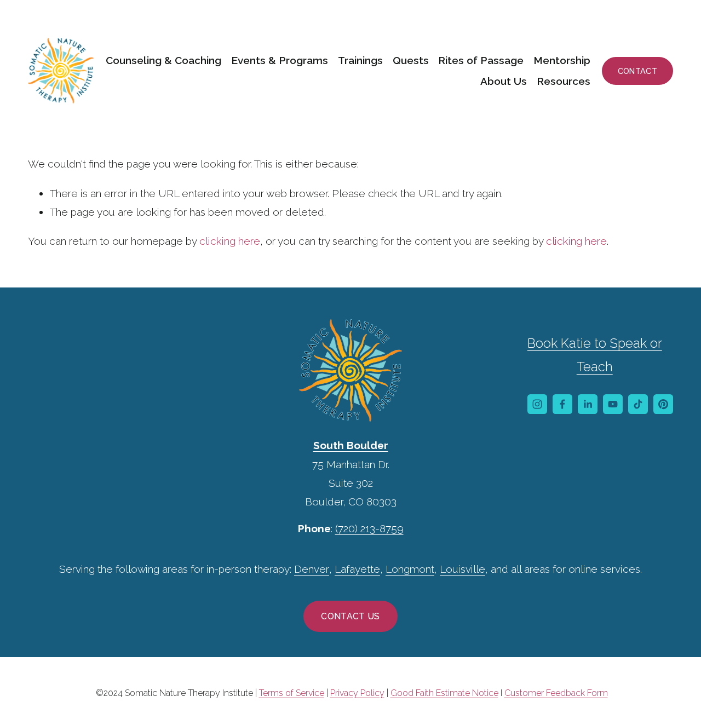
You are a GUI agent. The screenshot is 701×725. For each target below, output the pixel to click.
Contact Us (350, 616)
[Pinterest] (663, 404)
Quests (411, 60)
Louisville (462, 569)
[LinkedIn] (587, 404)
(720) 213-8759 (369, 528)
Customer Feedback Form (556, 693)
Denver (311, 569)
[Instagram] (537, 404)
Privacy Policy (357, 693)
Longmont (410, 569)
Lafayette (357, 569)
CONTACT (637, 71)
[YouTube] (613, 404)
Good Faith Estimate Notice (444, 693)
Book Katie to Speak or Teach (594, 355)
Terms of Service (291, 693)
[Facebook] (562, 404)
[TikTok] (638, 404)
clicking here (229, 241)
